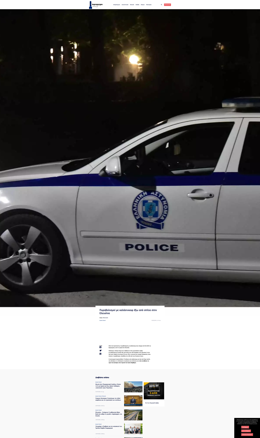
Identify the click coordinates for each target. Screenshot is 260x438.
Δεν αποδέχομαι (246, 430)
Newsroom (105, 317)
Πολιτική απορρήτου (247, 434)
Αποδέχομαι (245, 427)
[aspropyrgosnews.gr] (96, 8)
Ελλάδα (137, 4)
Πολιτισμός (148, 4)
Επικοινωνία (167, 4)
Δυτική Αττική (125, 4)
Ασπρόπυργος (116, 4)
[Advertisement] (130, 333)
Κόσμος (143, 4)
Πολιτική (132, 4)
